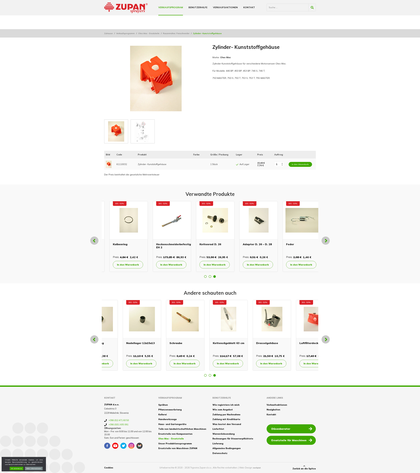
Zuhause (108, 33)
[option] (123, 236)
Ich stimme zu (16, 468)
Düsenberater (280, 428)
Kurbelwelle (245, 343)
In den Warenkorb (123, 264)
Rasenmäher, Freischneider (176, 33)
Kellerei (162, 414)
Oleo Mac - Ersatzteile (148, 33)
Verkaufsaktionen (225, 7)
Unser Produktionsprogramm (175, 443)
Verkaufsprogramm (125, 33)
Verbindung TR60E (206, 343)
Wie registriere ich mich (226, 405)
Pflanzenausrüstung (170, 409)
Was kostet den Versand (226, 424)
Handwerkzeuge (167, 419)
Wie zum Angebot (222, 409)
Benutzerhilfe (198, 7)
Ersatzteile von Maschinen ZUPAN (177, 448)
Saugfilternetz (247, 244)
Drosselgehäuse (119, 343)
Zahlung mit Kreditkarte (226, 419)
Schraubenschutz (292, 244)
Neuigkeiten (273, 409)
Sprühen (163, 405)
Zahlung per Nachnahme (226, 414)
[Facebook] (107, 446)
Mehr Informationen (33, 468)
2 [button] (210, 276)
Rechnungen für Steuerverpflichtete (232, 438)
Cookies (108, 467)
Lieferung (217, 443)
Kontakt (249, 7)
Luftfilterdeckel (161, 343)
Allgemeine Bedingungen (226, 448)
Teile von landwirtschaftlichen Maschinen (182, 429)
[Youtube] (115, 446)
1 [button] (205, 276)
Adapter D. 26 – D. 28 (165, 244)
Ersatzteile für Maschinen (288, 440)
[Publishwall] (139, 446)
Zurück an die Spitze (304, 468)
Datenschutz (219, 453)
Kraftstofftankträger (295, 343)
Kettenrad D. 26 (118, 244)
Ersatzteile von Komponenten (175, 434)
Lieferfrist (218, 429)
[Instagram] (131, 446)
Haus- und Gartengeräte (172, 424)
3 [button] (214, 276)
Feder (198, 244)
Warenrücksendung (223, 434)
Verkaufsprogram (170, 7)
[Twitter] (123, 446)
